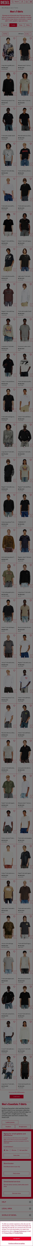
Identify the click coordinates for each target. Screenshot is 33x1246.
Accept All (16, 1238)
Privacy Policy (8, 1233)
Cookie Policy (19, 1233)
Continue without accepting (16, 1243)
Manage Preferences (20, 1231)
